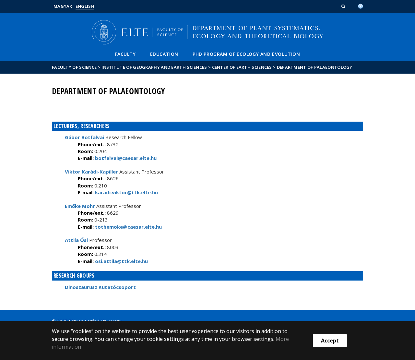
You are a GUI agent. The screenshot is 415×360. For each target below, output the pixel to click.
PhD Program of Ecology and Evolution (246, 54)
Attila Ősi (76, 240)
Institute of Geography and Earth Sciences (154, 67)
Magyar (62, 6)
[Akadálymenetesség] (360, 5)
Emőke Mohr (80, 206)
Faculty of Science (74, 67)
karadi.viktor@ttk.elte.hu (126, 192)
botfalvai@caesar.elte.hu (125, 158)
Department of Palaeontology (314, 67)
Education (164, 54)
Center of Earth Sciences (242, 67)
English (85, 6)
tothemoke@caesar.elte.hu (128, 226)
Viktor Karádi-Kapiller (91, 171)
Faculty (125, 54)
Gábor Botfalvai (84, 137)
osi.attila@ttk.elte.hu (121, 261)
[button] (344, 6)
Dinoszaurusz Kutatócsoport (100, 287)
